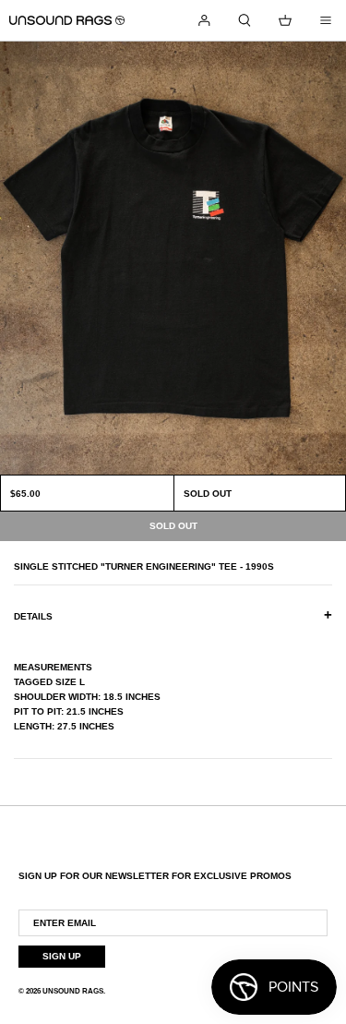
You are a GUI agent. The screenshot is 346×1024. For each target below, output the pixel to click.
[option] (173, 258)
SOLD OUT (208, 493)
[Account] (204, 20)
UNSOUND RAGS (72, 991)
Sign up (61, 956)
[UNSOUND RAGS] (67, 20)
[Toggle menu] (325, 20)
